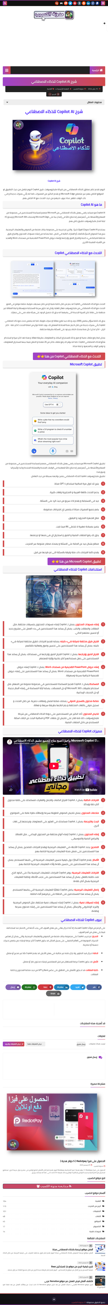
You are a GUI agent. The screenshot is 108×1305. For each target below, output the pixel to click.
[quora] (57, 3)
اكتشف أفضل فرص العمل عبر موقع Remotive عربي (68, 1281)
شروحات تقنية (95, 1231)
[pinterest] (75, 3)
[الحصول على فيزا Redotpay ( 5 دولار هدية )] (54, 1123)
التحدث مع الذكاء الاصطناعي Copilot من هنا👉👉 (69, 356)
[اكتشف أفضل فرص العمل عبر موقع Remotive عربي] (100, 1281)
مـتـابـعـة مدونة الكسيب (54, 1186)
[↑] (54, 1299)
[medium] (61, 3)
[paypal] (97, 3)
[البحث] (5, 3)
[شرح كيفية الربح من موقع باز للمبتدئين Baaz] (100, 1266)
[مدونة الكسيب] (54, 15)
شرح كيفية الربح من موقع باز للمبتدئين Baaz (72, 1266)
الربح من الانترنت (94, 1206)
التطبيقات (97, 1211)
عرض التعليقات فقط (35, 1044)
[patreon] (66, 3)
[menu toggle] (103, 3)
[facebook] (93, 3)
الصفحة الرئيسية (63, 88)
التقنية (49, 88)
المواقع (97, 1221)
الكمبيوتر (97, 1226)
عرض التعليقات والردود (13, 1044)
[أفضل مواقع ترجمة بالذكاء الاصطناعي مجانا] (100, 1249)
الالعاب (98, 1216)
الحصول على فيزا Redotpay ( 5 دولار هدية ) (82, 1161)
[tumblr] (79, 3)
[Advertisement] (54, 43)
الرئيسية (95, 70)
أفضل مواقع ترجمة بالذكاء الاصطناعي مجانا (72, 1249)
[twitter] (70, 3)
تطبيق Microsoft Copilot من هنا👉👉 (76, 561)
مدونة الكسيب (98, 1166)
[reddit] (84, 3)
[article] (30, 1009)
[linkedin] (88, 3)
